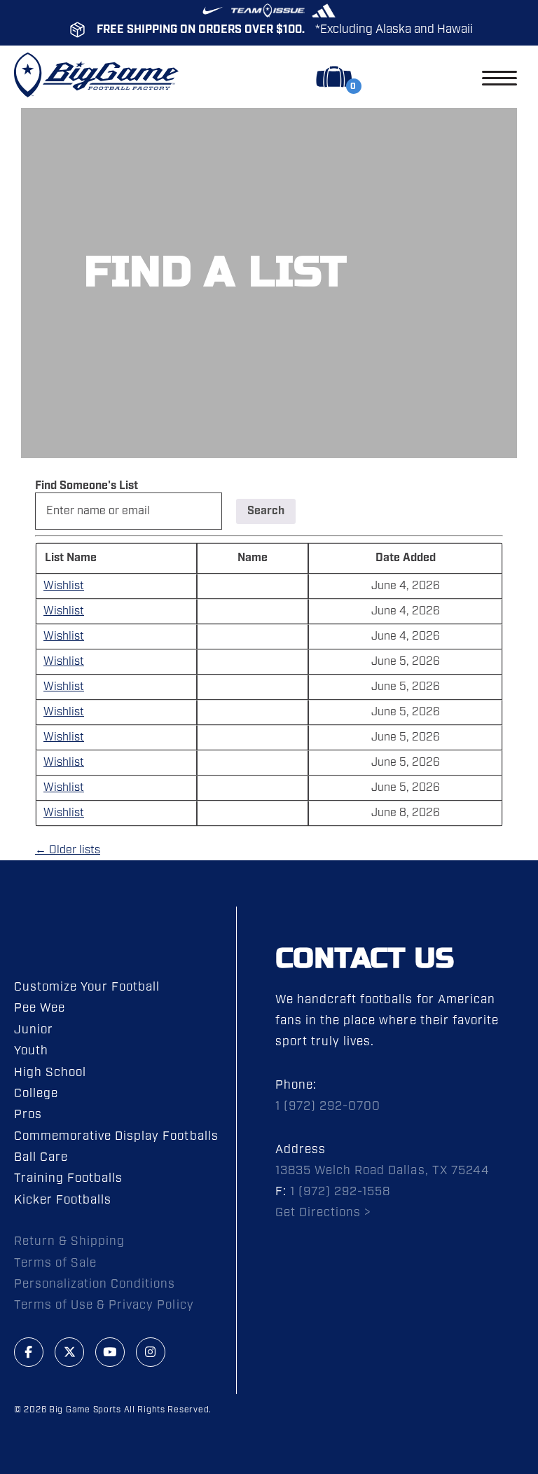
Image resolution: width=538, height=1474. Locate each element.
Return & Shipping (69, 1241)
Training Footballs (68, 1178)
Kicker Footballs (62, 1200)
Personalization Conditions (95, 1284)
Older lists (67, 850)
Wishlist (63, 586)
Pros (28, 1114)
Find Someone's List (86, 486)
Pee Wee (39, 1008)
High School (50, 1072)
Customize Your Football (87, 987)
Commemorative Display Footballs (116, 1136)
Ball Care (41, 1157)
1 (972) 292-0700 (327, 1106)
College (36, 1093)
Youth (31, 1051)
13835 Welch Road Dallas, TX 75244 (382, 1170)
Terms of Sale (55, 1263)
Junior (33, 1030)
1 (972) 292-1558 (340, 1191)
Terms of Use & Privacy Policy (104, 1305)
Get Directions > (323, 1212)
